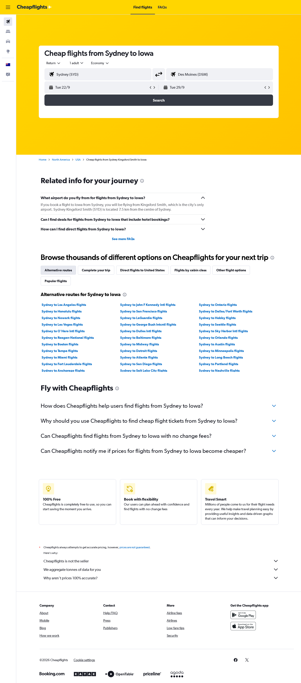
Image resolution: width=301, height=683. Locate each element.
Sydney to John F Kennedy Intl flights (147, 305)
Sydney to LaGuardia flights (141, 318)
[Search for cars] (8, 41)
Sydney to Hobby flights (217, 318)
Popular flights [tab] (56, 281)
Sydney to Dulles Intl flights (141, 331)
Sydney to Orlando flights (218, 338)
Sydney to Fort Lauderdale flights (67, 364)
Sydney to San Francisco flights (143, 311)
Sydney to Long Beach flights (221, 357)
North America (61, 159)
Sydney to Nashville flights (219, 370)
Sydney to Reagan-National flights (68, 338)
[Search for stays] (8, 31)
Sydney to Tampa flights (60, 351)
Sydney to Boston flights (60, 344)
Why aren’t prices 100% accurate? (71, 578)
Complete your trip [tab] (96, 270)
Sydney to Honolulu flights (62, 311)
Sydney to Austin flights (217, 344)
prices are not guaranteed (134, 547)
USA (78, 159)
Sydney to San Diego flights (141, 364)
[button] (8, 7)
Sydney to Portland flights (218, 364)
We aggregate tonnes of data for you (72, 569)
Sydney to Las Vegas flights (62, 324)
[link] (235, 660)
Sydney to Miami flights (59, 357)
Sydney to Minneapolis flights (221, 351)
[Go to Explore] (8, 51)
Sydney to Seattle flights (217, 324)
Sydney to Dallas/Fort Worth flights (225, 311)
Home (42, 159)
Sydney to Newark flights (61, 318)
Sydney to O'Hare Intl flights (63, 331)
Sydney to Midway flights (139, 344)
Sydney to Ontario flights (218, 305)
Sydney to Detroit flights (138, 351)
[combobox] (53, 63)
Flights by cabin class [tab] (190, 270)
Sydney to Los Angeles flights (64, 305)
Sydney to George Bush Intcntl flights (148, 324)
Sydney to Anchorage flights (63, 370)
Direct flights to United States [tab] (142, 270)
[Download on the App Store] (243, 626)
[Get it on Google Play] (243, 615)
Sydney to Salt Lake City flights (143, 370)
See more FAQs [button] (123, 239)
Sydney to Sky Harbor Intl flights (223, 331)
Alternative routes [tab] (58, 270)
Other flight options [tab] (231, 270)
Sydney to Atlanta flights (139, 357)
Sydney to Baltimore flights (140, 338)
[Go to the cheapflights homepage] (34, 7)
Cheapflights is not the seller (66, 561)
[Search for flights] (8, 21)
